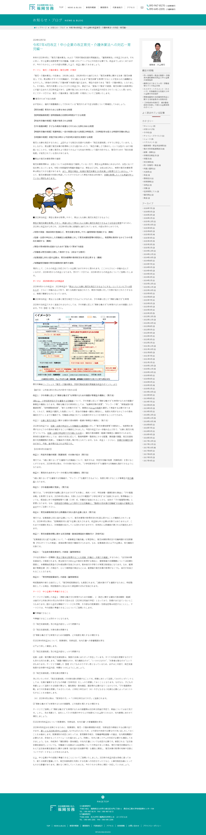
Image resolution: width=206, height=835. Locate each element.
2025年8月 (148, 231)
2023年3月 (148, 309)
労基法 (146, 158)
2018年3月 (148, 437)
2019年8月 (148, 398)
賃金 (145, 198)
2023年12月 (148, 283)
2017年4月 (148, 460)
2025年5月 (148, 234)
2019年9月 (148, 395)
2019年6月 (148, 405)
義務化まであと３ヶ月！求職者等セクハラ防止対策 (156, 84)
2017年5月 (148, 457)
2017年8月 (148, 450)
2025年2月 (148, 244)
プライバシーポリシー (152, 825)
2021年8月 (148, 352)
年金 (145, 175)
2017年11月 (148, 444)
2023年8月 (148, 296)
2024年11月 (148, 254)
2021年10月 (148, 349)
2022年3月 (148, 336)
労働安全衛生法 (150, 155)
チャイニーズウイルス (153, 135)
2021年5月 (148, 359)
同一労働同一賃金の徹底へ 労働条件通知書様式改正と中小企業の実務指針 (157, 77)
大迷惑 (146, 171)
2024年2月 (148, 277)
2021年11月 (148, 346)
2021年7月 (148, 355)
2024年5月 (148, 267)
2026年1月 (148, 218)
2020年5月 (148, 382)
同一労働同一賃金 (151, 165)
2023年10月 (148, 290)
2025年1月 (148, 247)
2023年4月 (148, 306)
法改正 (146, 185)
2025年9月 (148, 228)
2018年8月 (148, 424)
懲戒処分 (147, 178)
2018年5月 (148, 431)
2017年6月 (148, 454)
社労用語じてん (150, 191)
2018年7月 (148, 427)
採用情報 (147, 181)
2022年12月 (148, 316)
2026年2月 (148, 214)
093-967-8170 (163, 5)
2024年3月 (148, 273)
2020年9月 (148, 375)
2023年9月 (148, 293)
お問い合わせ (133, 825)
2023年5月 (148, 303)
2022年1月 (148, 342)
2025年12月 (148, 221)
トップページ (41, 27)
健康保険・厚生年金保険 (154, 145)
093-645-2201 (163, 9)
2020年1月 (148, 388)
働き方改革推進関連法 (153, 148)
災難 (145, 188)
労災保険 (147, 162)
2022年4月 (148, 332)
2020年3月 (148, 385)
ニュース (147, 139)
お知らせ (147, 129)
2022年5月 (148, 329)
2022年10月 (148, 323)
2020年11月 (148, 368)
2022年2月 (148, 339)
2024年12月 (148, 250)
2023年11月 (148, 287)
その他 (146, 132)
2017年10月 (148, 447)
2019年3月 (148, 411)
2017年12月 (148, 441)
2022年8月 (148, 326)
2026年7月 (148, 208)
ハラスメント (149, 142)
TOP (61, 7)
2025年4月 (148, 237)
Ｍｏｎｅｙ (148, 126)
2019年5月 (148, 408)
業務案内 (104, 7)
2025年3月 (148, 241)
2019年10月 (148, 391)
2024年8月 (148, 260)
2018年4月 (148, 434)
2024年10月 (148, 257)
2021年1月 (148, 362)
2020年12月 (148, 365)
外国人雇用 (148, 168)
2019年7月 (148, 401)
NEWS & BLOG (75, 7)
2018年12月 (148, 414)
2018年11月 (148, 418)
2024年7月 (148, 264)
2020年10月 (148, 372)
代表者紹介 (118, 7)
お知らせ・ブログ (58, 27)
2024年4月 (148, 270)
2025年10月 (148, 224)
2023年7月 (148, 300)
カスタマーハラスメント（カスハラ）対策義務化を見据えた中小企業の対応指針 (156, 91)
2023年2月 (148, 313)
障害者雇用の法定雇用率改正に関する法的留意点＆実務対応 (156, 98)
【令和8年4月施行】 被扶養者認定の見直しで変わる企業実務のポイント (156, 105)
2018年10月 (148, 421)
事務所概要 (91, 7)
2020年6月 (148, 378)
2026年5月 (148, 211)
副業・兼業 (148, 152)
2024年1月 (148, 280)
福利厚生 (147, 194)
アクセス (131, 7)
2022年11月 (148, 319)
